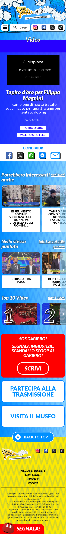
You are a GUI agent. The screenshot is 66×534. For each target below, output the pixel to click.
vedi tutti (58, 175)
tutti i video (56, 298)
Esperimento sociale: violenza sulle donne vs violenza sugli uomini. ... (21, 218)
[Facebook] (44, 27)
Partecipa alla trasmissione (33, 391)
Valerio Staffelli (33, 134)
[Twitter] (52, 27)
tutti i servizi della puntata (52, 244)
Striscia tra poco (21, 280)
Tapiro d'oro (33, 127)
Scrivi (33, 368)
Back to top (36, 437)
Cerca (23, 27)
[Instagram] (35, 27)
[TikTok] (60, 27)
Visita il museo (33, 416)
